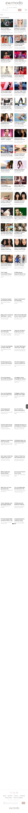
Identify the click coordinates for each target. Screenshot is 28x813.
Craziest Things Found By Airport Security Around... (6, 202)
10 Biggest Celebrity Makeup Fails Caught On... (19, 395)
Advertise (10, 795)
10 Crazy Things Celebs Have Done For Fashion (20, 91)
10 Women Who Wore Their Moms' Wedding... (7, 76)
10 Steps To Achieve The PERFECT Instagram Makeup (7, 139)
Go (20, 10)
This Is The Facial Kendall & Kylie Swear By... (6, 249)
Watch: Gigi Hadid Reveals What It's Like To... (19, 186)
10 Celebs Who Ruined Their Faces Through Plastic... (19, 347)
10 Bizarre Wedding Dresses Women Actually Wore (19, 45)
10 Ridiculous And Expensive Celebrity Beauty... (19, 504)
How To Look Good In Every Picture (19, 472)
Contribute (22, 795)
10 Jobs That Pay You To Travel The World (7, 170)
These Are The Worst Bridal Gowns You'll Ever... (19, 332)
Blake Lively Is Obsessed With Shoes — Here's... (7, 315)
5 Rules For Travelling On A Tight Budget (19, 123)
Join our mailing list (13, 7)
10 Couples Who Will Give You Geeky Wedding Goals (6, 332)
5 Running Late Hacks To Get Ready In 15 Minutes (20, 425)
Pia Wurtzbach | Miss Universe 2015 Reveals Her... (6, 363)
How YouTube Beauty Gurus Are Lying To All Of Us (6, 395)
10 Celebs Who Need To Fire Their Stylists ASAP (7, 233)
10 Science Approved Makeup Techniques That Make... (19, 155)
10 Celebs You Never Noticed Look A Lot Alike (19, 202)
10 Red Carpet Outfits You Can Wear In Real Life (6, 92)
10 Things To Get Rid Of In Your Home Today (7, 44)
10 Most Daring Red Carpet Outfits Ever (19, 76)
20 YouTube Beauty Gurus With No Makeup (7, 378)
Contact (16, 795)
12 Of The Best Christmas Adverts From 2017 (6, 29)
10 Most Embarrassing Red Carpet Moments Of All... (7, 218)
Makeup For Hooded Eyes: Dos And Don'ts (20, 28)
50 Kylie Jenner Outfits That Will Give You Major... (20, 108)
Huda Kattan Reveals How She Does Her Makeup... (19, 171)
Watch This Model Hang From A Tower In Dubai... (20, 315)
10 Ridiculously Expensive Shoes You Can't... (19, 274)
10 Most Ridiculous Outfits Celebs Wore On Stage (20, 61)
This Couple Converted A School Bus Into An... (6, 274)
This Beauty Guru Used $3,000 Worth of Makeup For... (6, 124)
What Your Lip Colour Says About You (6, 488)
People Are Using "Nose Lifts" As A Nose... (7, 441)
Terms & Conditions (18, 797)
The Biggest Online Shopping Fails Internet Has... (20, 379)
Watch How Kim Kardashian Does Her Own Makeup (19, 139)
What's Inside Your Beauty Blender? (5, 472)
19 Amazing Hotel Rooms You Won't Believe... (5, 410)
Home (1, 14)
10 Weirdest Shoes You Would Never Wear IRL (20, 441)
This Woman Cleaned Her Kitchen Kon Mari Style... (6, 300)
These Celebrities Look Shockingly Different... (6, 503)
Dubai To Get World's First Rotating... (19, 299)
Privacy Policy (8, 797)
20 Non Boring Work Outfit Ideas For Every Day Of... (6, 108)
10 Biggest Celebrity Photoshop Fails (19, 233)
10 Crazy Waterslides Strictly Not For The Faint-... (19, 489)
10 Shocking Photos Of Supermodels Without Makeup (6, 265)
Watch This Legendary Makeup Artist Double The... (19, 249)
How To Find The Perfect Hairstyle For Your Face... (19, 410)
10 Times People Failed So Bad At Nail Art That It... (6, 520)
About (4, 795)
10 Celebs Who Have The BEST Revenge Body (19, 265)
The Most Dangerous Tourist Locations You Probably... (19, 363)
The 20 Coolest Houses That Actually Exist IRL (6, 425)
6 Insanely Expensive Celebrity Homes (19, 519)
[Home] (14, 3)
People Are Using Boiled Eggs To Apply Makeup (20, 217)
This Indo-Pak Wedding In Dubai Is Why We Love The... (6, 347)
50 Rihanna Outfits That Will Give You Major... (7, 60)
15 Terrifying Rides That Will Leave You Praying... (7, 154)
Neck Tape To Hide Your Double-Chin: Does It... (7, 456)
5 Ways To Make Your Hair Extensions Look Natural (19, 457)
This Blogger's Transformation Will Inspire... (6, 186)
